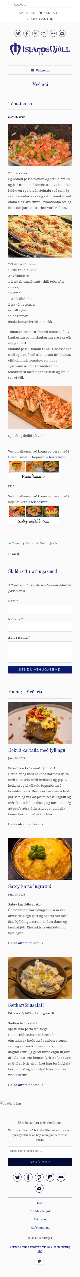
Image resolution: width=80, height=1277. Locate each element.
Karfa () (51, 12)
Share (29, 543)
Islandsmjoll (44, 1238)
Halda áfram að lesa (24, 824)
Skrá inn (27, 12)
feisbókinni (58, 457)
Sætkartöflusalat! (26, 1005)
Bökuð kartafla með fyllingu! (37, 750)
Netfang (15, 619)
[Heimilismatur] (33, 481)
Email (15, 553)
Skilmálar (40, 1219)
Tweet (15, 543)
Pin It (43, 543)
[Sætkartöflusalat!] (40, 978)
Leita (40, 1203)
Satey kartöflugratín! (29, 886)
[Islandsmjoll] (40, 51)
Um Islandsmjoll (40, 1211)
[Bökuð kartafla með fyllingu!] (40, 723)
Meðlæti (40, 84)
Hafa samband (40, 1227)
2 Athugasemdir (45, 1013)
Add (55, 543)
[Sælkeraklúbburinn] (33, 525)
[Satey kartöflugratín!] (40, 859)
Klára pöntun (40, 19)
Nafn (13, 601)
